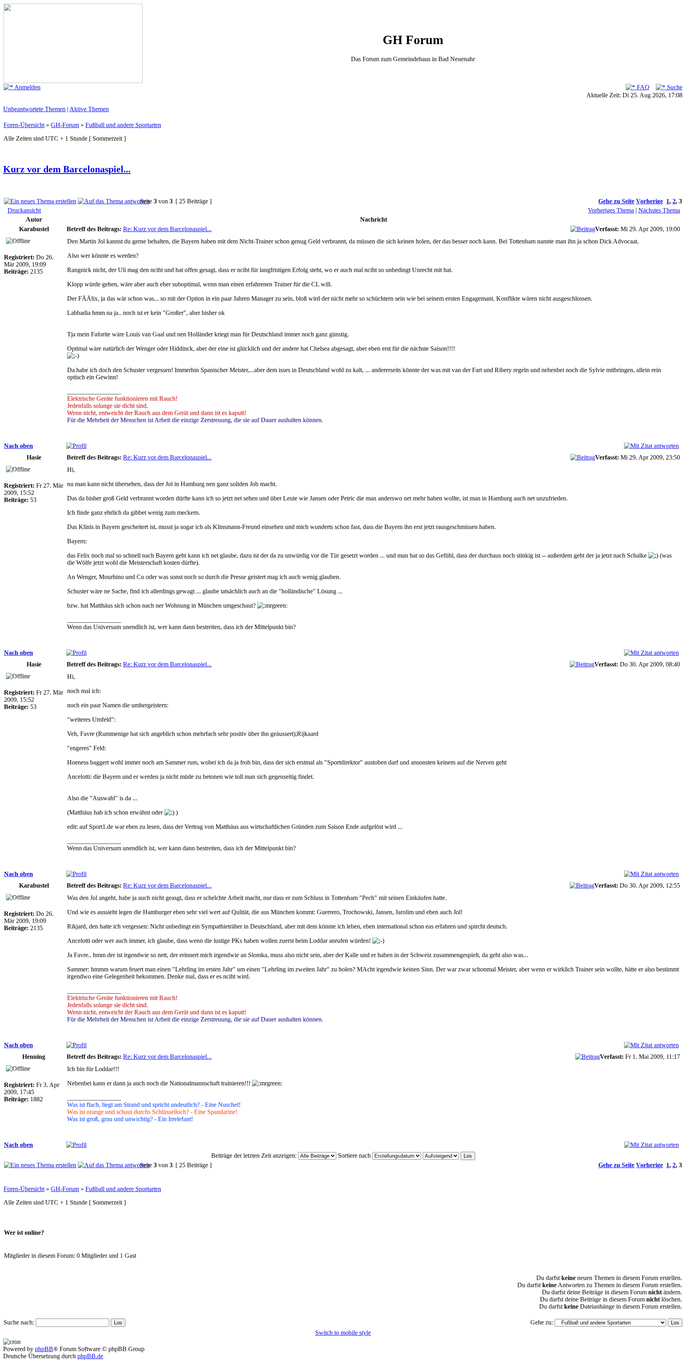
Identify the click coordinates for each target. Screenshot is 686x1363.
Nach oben (18, 445)
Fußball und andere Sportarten (123, 125)
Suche (673, 87)
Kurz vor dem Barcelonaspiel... (67, 169)
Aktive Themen (89, 109)
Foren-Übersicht (24, 125)
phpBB (44, 1349)
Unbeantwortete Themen (34, 109)
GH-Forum (65, 125)
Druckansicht (24, 210)
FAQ (642, 87)
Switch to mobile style (343, 1332)
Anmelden (26, 87)
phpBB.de (90, 1356)
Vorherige (649, 201)
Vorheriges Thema (611, 210)
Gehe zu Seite (616, 201)
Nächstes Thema (659, 210)
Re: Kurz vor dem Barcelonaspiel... (167, 229)
